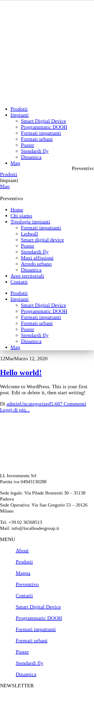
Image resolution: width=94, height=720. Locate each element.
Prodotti (19, 109)
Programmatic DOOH (44, 127)
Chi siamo (21, 215)
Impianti (19, 115)
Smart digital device (42, 240)
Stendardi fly (35, 151)
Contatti (19, 282)
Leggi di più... (15, 410)
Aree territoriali (27, 276)
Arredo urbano (36, 264)
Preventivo (11, 198)
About (22, 550)
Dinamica (31, 157)
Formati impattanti (41, 133)
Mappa (23, 573)
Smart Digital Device (43, 121)
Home (16, 209)
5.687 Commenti (68, 404)
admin (13, 404)
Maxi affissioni (37, 258)
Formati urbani (37, 139)
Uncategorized (35, 404)
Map (15, 163)
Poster (27, 145)
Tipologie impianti (30, 221)
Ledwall (29, 234)
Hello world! (21, 372)
